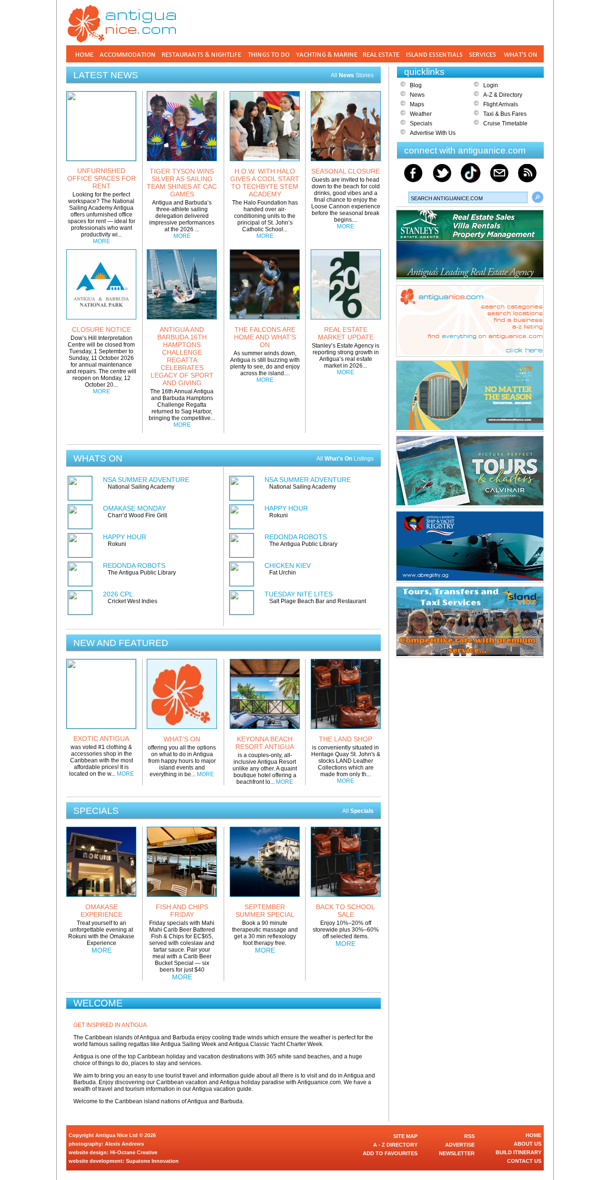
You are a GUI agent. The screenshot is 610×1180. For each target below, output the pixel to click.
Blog (416, 85)
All (358, 811)
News (417, 95)
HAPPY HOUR (124, 537)
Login (490, 85)
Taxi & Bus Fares (505, 114)
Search (537, 197)
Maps (417, 104)
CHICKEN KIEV (287, 565)
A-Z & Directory (502, 95)
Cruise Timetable (505, 123)
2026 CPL (118, 594)
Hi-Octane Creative (133, 1152)
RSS (469, 1136)
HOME (533, 1135)
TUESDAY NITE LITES (298, 594)
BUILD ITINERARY (518, 1152)
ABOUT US (527, 1144)
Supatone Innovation (152, 1161)
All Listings (345, 458)
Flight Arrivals (500, 104)
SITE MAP (405, 1136)
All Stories (352, 75)
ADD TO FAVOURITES (390, 1153)
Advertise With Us (433, 133)
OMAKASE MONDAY (134, 508)
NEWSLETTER (457, 1153)
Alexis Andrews (124, 1144)
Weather (421, 114)
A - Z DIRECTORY (395, 1145)
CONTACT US (524, 1161)
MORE (101, 241)
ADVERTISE (460, 1145)
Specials (421, 123)
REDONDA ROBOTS (134, 565)
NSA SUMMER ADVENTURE (146, 479)
